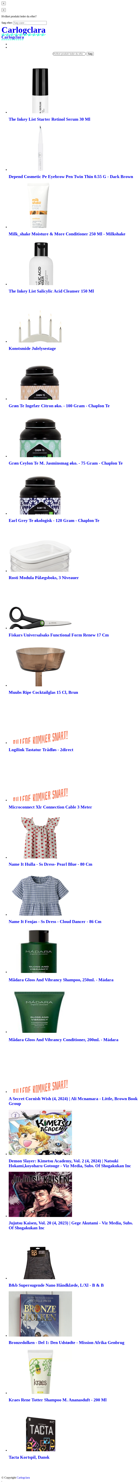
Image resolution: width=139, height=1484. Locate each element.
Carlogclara (23, 1477)
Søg (90, 53)
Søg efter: (6, 22)
